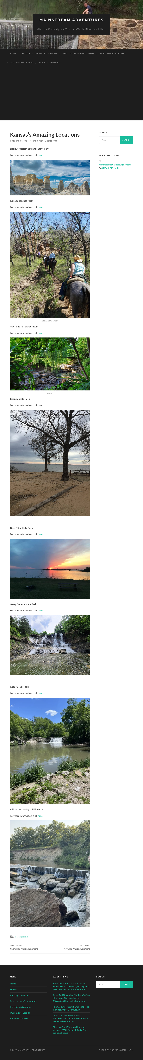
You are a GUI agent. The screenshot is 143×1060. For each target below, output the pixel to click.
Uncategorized (21, 937)
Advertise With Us (49, 63)
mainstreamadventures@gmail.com (115, 164)
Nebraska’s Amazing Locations (24, 947)
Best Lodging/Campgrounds (78, 53)
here (40, 155)
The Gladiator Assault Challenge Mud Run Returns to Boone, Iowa (71, 1008)
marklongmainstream (44, 141)
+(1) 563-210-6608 (110, 168)
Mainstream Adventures (71, 20)
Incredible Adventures (113, 53)
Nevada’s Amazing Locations (77, 947)
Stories (26, 53)
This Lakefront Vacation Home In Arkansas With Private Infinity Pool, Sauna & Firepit (70, 1030)
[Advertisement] (71, 100)
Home (13, 53)
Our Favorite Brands (21, 63)
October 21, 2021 (19, 141)
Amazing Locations (46, 53)
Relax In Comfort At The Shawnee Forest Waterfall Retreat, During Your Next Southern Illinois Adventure (71, 986)
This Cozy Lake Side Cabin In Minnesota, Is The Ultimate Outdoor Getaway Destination (70, 1018)
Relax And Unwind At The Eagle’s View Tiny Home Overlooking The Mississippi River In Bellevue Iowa (71, 998)
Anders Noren (118, 1050)
